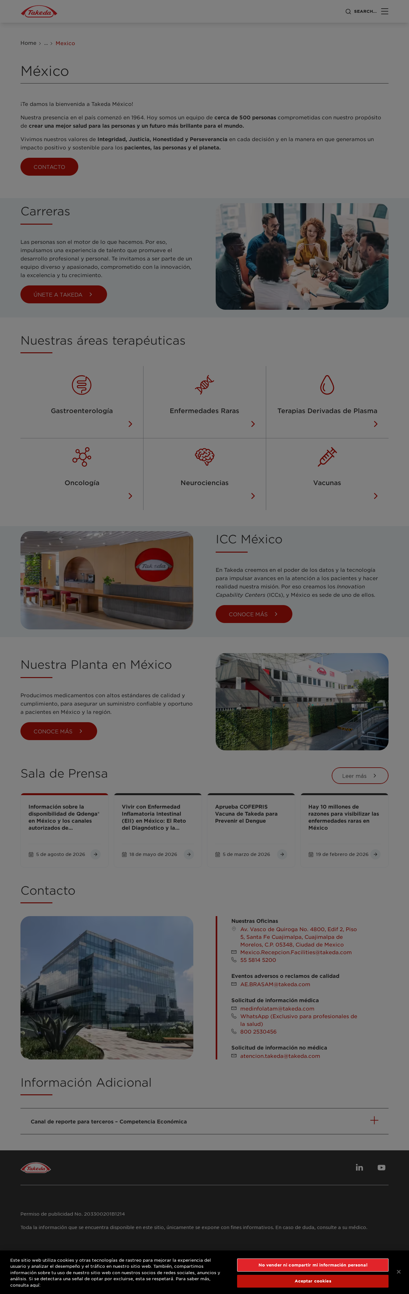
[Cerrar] (399, 1272)
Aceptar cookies (313, 1280)
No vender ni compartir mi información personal (313, 1264)
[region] (204, 1272)
